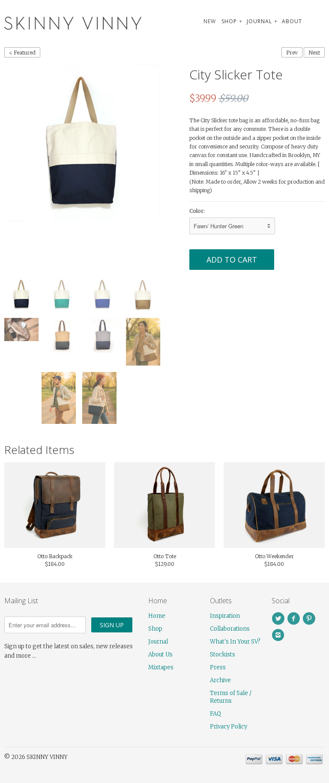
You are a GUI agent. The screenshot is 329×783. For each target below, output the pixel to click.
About (292, 21)
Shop (231, 21)
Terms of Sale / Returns (230, 696)
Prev (292, 52)
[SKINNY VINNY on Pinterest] (310, 618)
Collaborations (230, 628)
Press (218, 667)
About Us (160, 654)
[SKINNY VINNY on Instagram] (279, 635)
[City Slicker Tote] (82, 143)
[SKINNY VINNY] (54, 22)
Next (314, 52)
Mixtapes (160, 667)
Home (156, 616)
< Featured (22, 52)
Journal (261, 21)
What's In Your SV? (235, 641)
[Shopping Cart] (316, 21)
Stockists (222, 654)
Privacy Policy (228, 726)
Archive (220, 680)
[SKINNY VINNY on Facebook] (294, 618)
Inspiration (225, 616)
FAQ (215, 713)
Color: (197, 211)
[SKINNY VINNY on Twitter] (279, 618)
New (209, 21)
